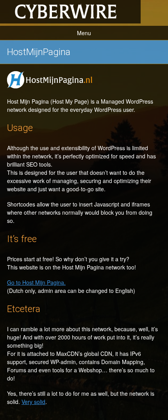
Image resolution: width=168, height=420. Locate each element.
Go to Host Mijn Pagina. (36, 282)
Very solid (33, 402)
